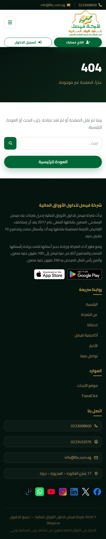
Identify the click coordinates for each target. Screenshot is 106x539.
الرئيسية (92, 304)
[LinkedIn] (74, 491)
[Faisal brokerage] (85, 22)
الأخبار (93, 345)
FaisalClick (90, 395)
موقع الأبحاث (87, 385)
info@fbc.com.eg (53, 5)
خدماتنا (92, 324)
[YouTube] (51, 491)
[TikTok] (28, 491)
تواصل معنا (89, 355)
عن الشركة (89, 314)
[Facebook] (97, 491)
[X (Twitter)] (85, 491)
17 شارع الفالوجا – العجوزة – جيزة (65, 473)
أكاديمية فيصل (86, 335)
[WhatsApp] (39, 491)
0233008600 (88, 5)
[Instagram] (62, 491)
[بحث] (10, 143)
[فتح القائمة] (10, 23)
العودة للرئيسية (53, 162)
